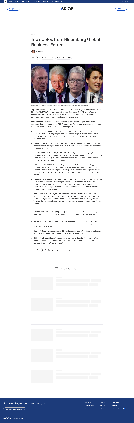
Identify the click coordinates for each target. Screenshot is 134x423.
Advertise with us (89, 405)
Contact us (88, 411)
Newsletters (14, 1)
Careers (87, 408)
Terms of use (115, 405)
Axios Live (45, 1)
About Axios (88, 402)
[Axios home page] (5, 1)
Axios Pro (36, 1)
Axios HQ (102, 408)
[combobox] (26, 1)
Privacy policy (115, 402)
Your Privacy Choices (117, 408)
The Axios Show (57, 1)
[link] (33, 57)
